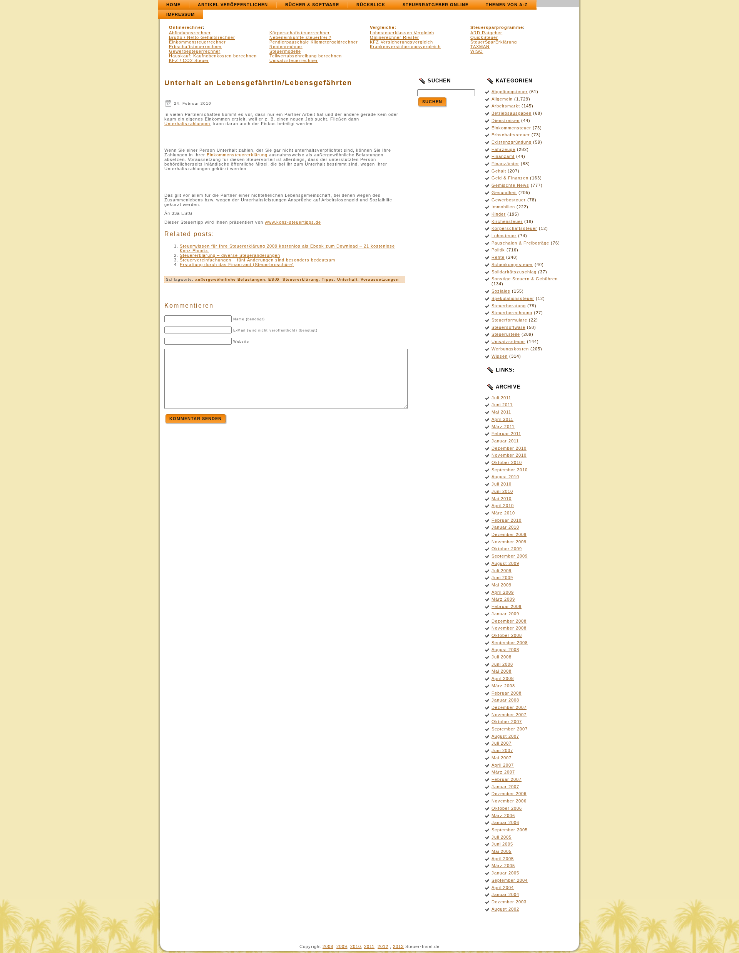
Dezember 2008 (509, 621)
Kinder (499, 214)
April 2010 (503, 505)
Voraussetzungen (380, 279)
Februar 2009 (507, 606)
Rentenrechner (286, 46)
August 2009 (505, 563)
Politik (498, 250)
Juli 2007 (502, 743)
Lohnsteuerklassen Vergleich (402, 32)
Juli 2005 (502, 837)
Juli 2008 (502, 657)
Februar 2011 (506, 433)
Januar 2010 (505, 527)
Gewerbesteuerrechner (195, 51)
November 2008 (509, 628)
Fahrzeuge (503, 149)
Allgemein (502, 99)
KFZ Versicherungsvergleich (401, 42)
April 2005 (503, 858)
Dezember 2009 (509, 534)
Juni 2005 (502, 844)
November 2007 (509, 714)
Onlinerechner (186, 27)
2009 (341, 946)
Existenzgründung (512, 142)
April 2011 (502, 419)
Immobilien (503, 206)
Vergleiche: (383, 27)
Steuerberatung (509, 305)
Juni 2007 (502, 750)
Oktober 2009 (507, 548)
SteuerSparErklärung (493, 42)
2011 (369, 946)
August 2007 (505, 736)
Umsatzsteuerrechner (293, 60)
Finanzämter (505, 163)
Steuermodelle (285, 51)
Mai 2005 (502, 851)
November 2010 (509, 455)
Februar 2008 (507, 693)
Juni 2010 (502, 491)
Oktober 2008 (507, 635)
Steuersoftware (508, 327)
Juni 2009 (502, 577)
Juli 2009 (502, 570)
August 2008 (505, 649)
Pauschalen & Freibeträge (520, 243)
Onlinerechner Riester (394, 37)
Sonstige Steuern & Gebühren (525, 278)
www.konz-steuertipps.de (293, 222)
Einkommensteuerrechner (197, 42)
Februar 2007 (507, 779)
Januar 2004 (505, 894)
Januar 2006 (505, 822)
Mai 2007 (502, 757)
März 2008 (503, 685)
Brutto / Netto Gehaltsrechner (202, 37)
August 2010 (505, 476)
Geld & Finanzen (510, 178)
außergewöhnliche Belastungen (230, 279)
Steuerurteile (506, 334)
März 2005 (503, 865)
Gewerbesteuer (509, 200)
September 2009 (510, 556)
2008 (328, 946)
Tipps (328, 279)
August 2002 (505, 909)
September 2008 (510, 642)
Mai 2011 (501, 412)
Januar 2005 (505, 873)
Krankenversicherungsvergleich (405, 46)
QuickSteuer (484, 37)
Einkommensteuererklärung (238, 154)
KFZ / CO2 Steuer (189, 60)
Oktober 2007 (507, 721)
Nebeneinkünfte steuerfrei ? (300, 37)
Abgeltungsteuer (510, 91)
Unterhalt (347, 279)
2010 (355, 946)
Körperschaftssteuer (514, 228)
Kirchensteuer (507, 221)
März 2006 (503, 815)
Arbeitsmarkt (506, 106)
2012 (383, 946)
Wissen (500, 356)
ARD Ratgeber (486, 32)
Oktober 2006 (507, 808)
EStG (273, 279)
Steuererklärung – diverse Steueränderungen (230, 255)
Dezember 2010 (509, 448)
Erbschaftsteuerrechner (195, 46)
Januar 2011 (505, 441)
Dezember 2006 (509, 793)
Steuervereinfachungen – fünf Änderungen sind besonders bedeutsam (257, 260)
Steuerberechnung (512, 312)
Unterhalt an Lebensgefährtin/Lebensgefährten (258, 83)
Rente (498, 257)
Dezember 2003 (509, 901)
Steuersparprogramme (496, 27)
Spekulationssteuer (513, 298)
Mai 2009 (502, 585)
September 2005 (510, 829)
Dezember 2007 (509, 707)
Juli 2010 (502, 484)
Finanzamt (503, 156)
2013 (398, 946)
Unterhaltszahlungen (187, 123)
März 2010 (503, 513)
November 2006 (509, 801)
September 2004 (510, 880)
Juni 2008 (502, 664)
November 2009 (509, 541)
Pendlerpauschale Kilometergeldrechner (313, 42)
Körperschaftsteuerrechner (299, 32)
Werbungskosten (510, 349)
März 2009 (503, 599)
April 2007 (503, 765)
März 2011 (503, 426)
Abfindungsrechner (190, 32)
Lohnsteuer (504, 235)
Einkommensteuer (511, 128)
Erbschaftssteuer (511, 134)
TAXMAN (480, 46)
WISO (476, 51)
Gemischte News (510, 185)
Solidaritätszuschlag (514, 272)
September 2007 (510, 729)
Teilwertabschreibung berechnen (305, 56)
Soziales (501, 291)
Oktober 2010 (507, 462)
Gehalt (499, 171)
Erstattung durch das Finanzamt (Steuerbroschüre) (237, 264)
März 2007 (503, 772)
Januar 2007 (505, 786)
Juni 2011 (502, 404)
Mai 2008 (502, 671)
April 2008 (503, 678)
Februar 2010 (507, 520)
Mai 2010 (502, 498)
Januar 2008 (505, 700)
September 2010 (510, 469)
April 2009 (503, 592)
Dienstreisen (506, 120)
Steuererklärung (301, 279)
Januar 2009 (505, 613)
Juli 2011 (501, 397)
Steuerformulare (509, 320)
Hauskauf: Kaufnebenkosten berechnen (213, 56)
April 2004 (503, 887)
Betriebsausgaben (512, 113)
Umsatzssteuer (508, 341)
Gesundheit (504, 192)
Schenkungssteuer (512, 264)
